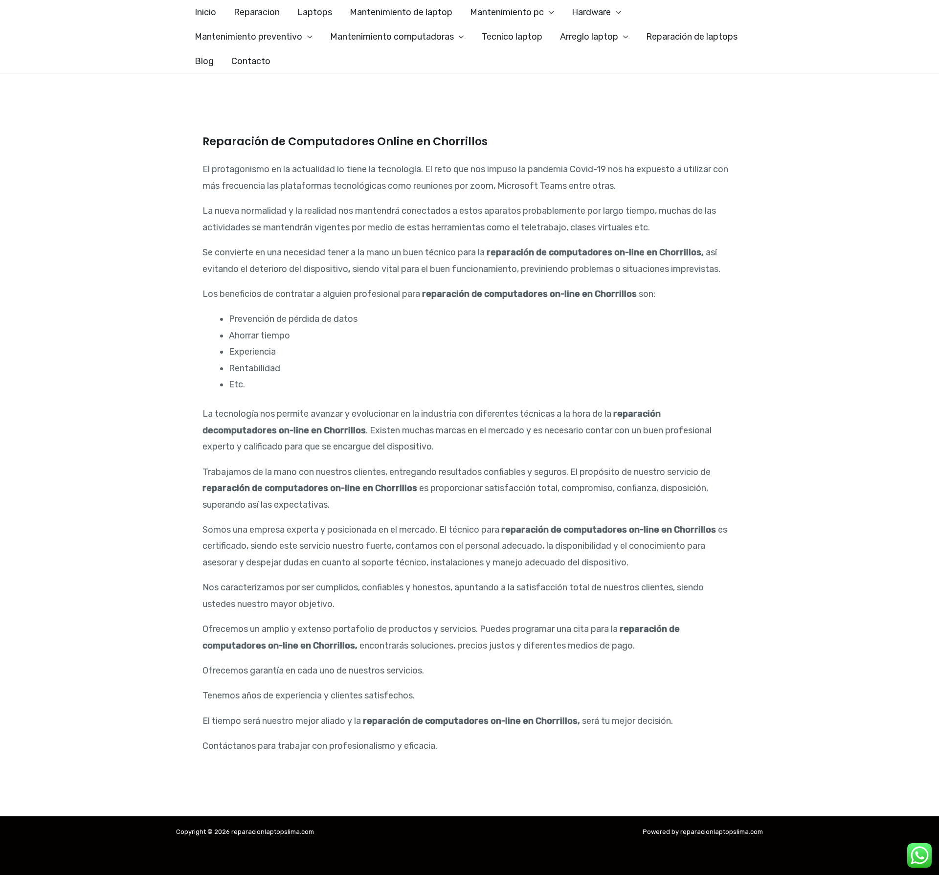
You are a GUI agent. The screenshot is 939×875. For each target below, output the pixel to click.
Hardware (591, 12)
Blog (204, 61)
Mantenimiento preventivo (248, 36)
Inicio (205, 12)
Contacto (250, 61)
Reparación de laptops (692, 36)
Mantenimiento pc (507, 12)
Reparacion (257, 12)
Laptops (314, 12)
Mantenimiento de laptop (401, 12)
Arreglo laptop (589, 36)
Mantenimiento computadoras (392, 36)
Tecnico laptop (512, 36)
